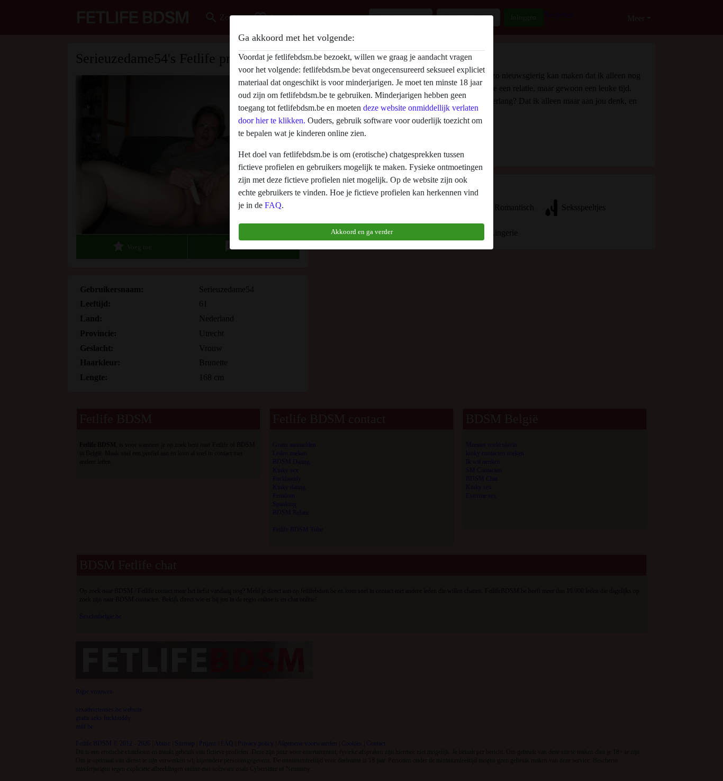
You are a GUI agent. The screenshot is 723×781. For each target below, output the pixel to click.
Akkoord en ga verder (362, 232)
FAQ (273, 205)
